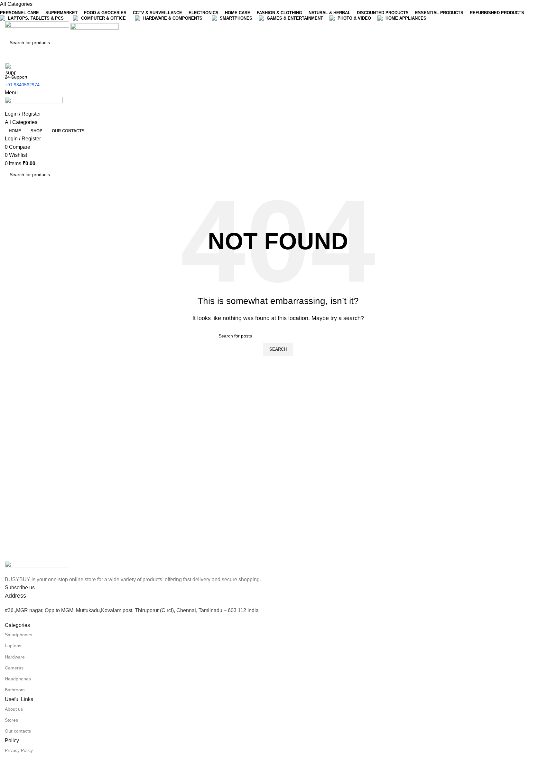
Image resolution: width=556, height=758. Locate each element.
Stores (11, 720)
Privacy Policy (19, 750)
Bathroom (15, 689)
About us (14, 709)
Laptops (13, 645)
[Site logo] (37, 28)
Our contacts (18, 731)
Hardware (15, 656)
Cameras (14, 667)
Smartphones (18, 634)
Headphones (18, 678)
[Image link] (37, 567)
